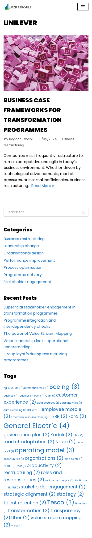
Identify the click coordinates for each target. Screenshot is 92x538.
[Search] (83, 212)
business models (32, 396)
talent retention (25, 503)
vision (16, 525)
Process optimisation (23, 267)
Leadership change (21, 246)
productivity (44, 465)
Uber (20, 518)
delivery (34, 410)
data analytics (71, 403)
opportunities (14, 459)
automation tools (35, 388)
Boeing (64, 387)
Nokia (65, 442)
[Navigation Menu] (82, 7)
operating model (45, 450)
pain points (73, 459)
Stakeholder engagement (27, 282)
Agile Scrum (13, 388)
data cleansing (15, 410)
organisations (44, 458)
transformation (29, 510)
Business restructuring (24, 239)
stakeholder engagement (53, 487)
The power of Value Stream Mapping (38, 333)
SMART (14, 487)
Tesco (60, 502)
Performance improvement (29, 260)
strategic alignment (30, 494)
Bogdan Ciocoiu (21, 139)
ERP (59, 416)
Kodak (61, 435)
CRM (50, 396)
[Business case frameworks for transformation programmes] (46, 90)
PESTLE (10, 466)
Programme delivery (23, 274)
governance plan (27, 435)
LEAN (78, 435)
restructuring (22, 472)
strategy (70, 494)
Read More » (42, 185)
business (11, 396)
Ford (77, 416)
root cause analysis (59, 480)
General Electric (37, 425)
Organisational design (24, 253)
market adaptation (29, 442)
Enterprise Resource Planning (31, 417)
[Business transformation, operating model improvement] (18, 6)
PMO (21, 466)
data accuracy (48, 403)
